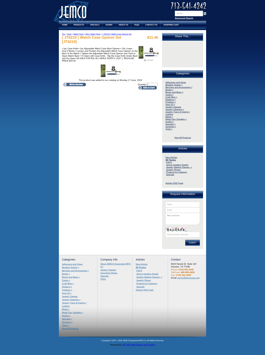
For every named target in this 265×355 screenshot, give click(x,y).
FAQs (136, 25)
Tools (69, 34)
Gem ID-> (170, 104)
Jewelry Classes (173, 107)
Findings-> (170, 102)
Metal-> (169, 117)
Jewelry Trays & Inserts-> (177, 112)
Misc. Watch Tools (93, 34)
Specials (94, 25)
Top (63, 34)
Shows (109, 25)
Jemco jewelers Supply (177, 165)
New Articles (171, 157)
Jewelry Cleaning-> (174, 109)
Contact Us (151, 25)
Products (79, 25)
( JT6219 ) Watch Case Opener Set (116, 34)
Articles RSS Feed (174, 183)
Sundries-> (170, 126)
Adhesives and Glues (175, 82)
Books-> (169, 90)
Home (64, 25)
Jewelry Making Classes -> (179, 167)
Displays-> (170, 99)
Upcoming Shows (108, 273)
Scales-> (169, 121)
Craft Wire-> (171, 97)
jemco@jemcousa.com (189, 278)
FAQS (169, 162)
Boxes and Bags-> (174, 92)
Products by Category (176, 172)
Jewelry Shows (173, 169)
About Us (123, 25)
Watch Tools (78, 34)
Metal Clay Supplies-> (176, 119)
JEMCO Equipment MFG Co (84, 12)
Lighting (169, 114)
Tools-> (169, 129)
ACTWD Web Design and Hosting (139, 344)
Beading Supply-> (174, 85)
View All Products (182, 137)
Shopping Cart (171, 25)
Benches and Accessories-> (178, 87)
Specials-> (170, 124)
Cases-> (169, 94)
